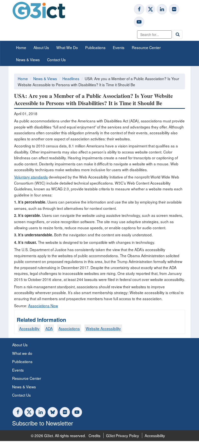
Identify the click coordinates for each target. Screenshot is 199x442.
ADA (49, 328)
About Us (41, 47)
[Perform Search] (177, 34)
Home (21, 47)
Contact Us (56, 59)
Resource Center (146, 47)
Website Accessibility (103, 328)
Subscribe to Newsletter (42, 423)
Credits (94, 435)
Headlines (70, 78)
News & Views (28, 59)
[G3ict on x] (150, 9)
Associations (69, 328)
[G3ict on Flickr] (174, 9)
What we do (22, 353)
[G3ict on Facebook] (139, 9)
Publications (95, 47)
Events (118, 47)
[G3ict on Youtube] (139, 22)
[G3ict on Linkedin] (161, 9)
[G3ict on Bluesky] (53, 412)
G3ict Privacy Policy (122, 435)
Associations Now (43, 305)
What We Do (67, 47)
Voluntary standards (31, 176)
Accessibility (29, 328)
